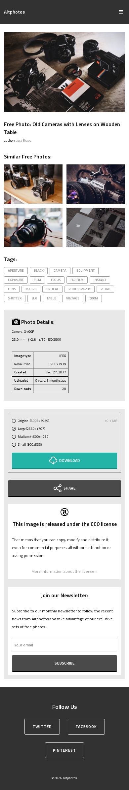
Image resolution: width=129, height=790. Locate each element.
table (51, 298)
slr (34, 298)
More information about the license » (64, 571)
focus (56, 279)
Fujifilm (77, 279)
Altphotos (14, 11)
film (37, 279)
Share (69, 488)
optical (52, 289)
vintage (72, 298)
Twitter (42, 726)
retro (105, 289)
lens (12, 289)
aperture (16, 270)
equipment (85, 270)
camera (60, 270)
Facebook (86, 726)
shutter (15, 298)
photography (79, 289)
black (39, 270)
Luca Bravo (23, 140)
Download (69, 460)
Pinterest (64, 750)
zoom (93, 298)
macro (30, 289)
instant (100, 279)
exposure (16, 279)
